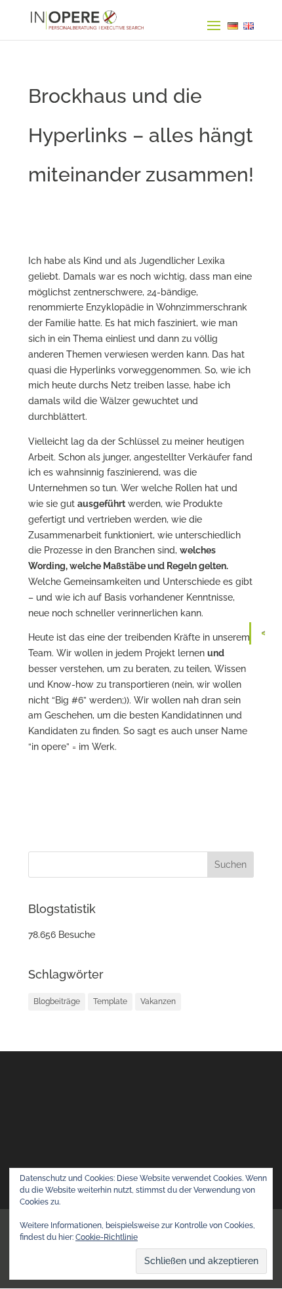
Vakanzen (158, 1001)
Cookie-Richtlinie (106, 1237)
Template (110, 1001)
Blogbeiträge (56, 1001)
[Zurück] (266, 633)
